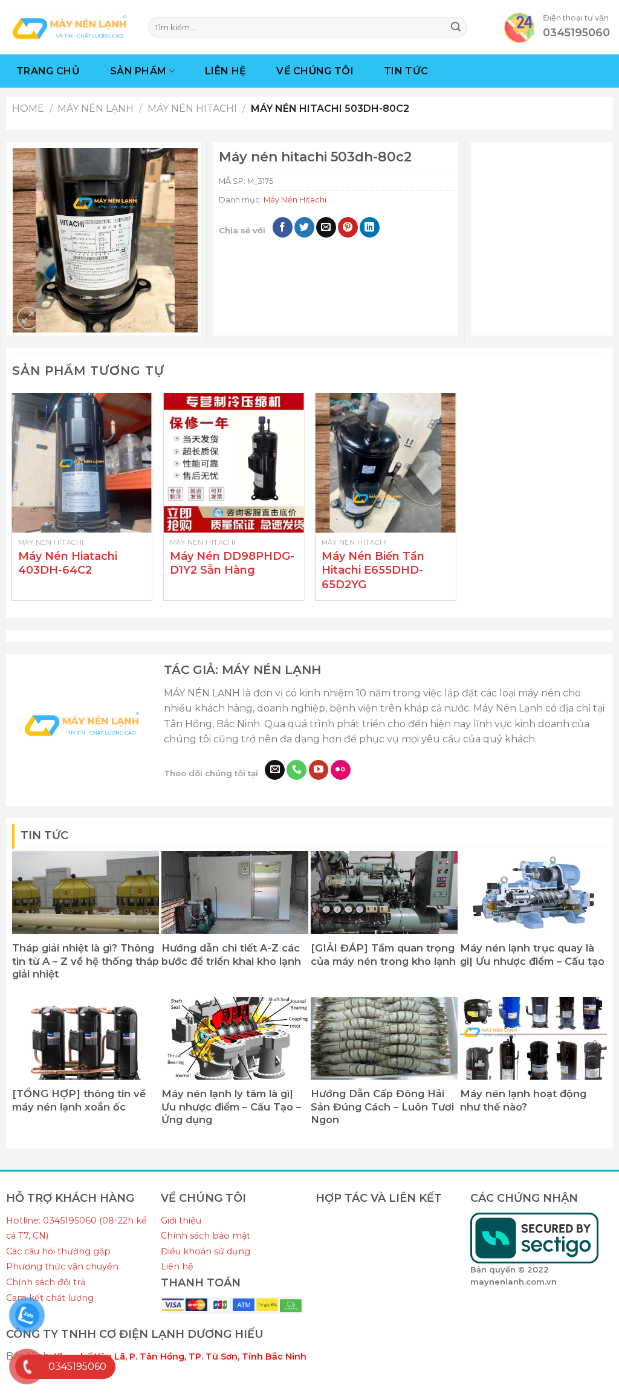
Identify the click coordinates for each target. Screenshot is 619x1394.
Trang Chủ (48, 71)
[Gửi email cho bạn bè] (326, 227)
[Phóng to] (29, 318)
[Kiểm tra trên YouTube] (319, 770)
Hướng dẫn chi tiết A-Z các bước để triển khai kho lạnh (231, 954)
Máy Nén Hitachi (192, 108)
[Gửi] (456, 27)
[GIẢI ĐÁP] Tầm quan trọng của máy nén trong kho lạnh (383, 954)
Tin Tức (406, 71)
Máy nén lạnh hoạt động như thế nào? (523, 1100)
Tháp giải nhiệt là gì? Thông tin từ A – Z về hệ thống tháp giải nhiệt (85, 961)
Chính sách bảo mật (205, 1235)
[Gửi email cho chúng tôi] (275, 770)
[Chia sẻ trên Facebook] (283, 227)
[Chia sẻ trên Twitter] (304, 227)
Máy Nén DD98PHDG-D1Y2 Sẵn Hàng (232, 563)
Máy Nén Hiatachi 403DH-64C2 (67, 563)
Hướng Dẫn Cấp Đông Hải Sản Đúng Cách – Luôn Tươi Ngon (382, 1107)
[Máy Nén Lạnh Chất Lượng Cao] (69, 27)
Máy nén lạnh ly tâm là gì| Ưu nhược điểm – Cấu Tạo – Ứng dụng (231, 1107)
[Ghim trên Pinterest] (348, 227)
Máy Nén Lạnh (95, 108)
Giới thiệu (181, 1220)
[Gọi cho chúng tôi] (296, 770)
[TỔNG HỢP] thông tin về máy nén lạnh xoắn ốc (79, 1100)
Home (28, 108)
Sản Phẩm (138, 71)
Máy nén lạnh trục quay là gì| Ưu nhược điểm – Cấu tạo (532, 954)
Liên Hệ (225, 71)
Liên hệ (177, 1266)
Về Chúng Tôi (315, 71)
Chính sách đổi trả (45, 1282)
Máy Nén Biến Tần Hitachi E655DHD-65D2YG (373, 570)
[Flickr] (341, 770)
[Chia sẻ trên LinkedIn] (370, 227)
